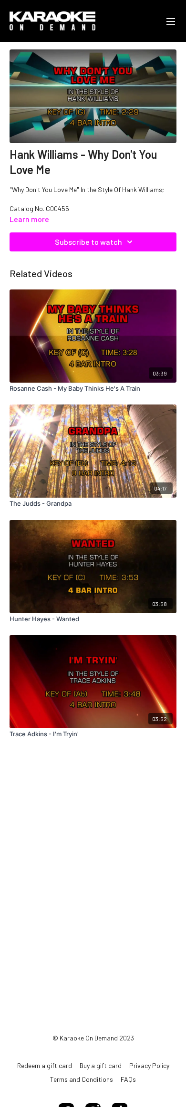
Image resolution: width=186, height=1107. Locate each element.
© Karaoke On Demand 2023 (93, 1038)
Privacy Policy (149, 1065)
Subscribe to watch (88, 241)
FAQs (128, 1079)
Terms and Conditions (81, 1079)
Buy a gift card (101, 1065)
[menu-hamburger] (170, 21)
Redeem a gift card (44, 1065)
